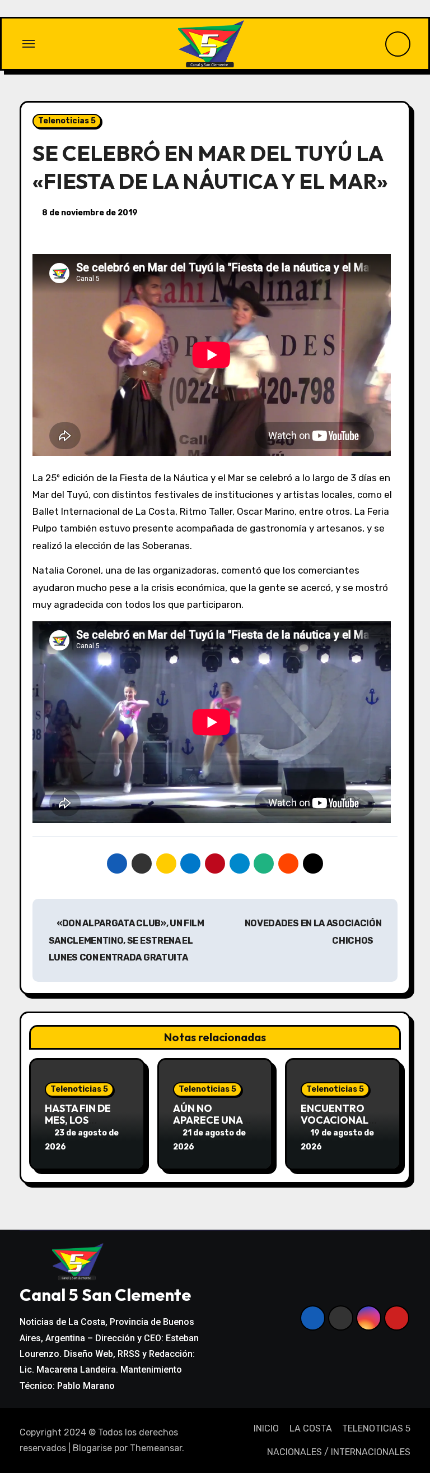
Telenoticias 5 (67, 121)
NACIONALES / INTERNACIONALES (338, 1452)
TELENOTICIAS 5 (376, 1428)
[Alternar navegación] (29, 43)
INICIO (266, 1428)
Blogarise (92, 1448)
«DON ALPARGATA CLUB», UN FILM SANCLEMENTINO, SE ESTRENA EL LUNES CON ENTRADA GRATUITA (126, 940)
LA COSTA (310, 1428)
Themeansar (156, 1448)
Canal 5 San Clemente (105, 1294)
